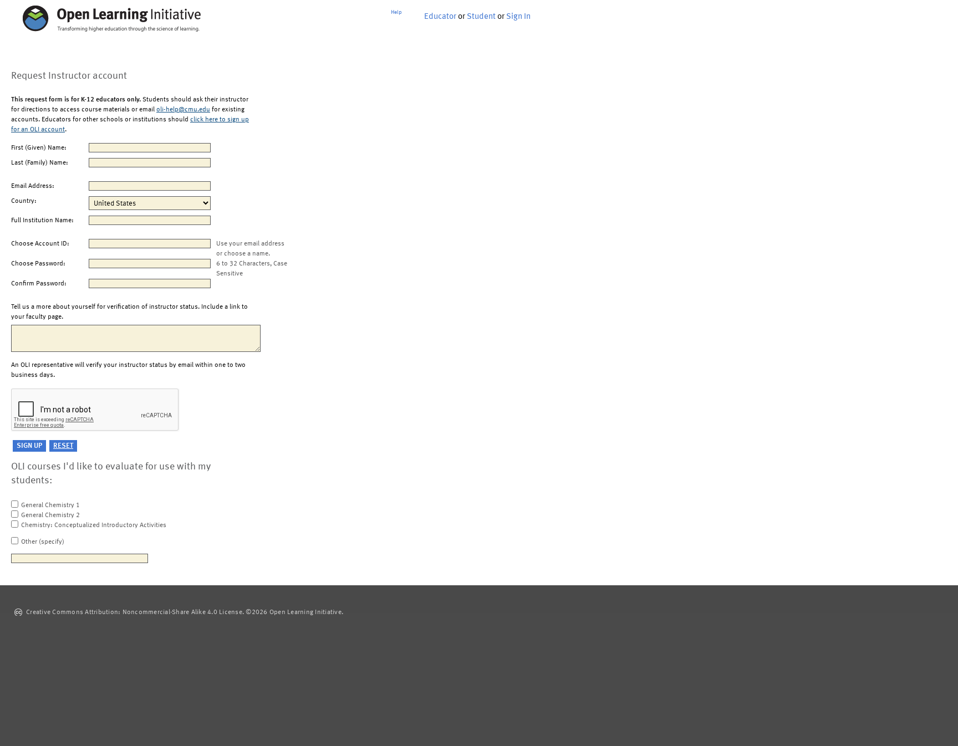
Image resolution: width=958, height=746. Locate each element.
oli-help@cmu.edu (183, 109)
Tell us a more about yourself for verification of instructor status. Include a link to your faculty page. (129, 312)
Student (481, 17)
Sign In (518, 17)
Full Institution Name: (42, 220)
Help (396, 12)
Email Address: (32, 186)
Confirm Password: (39, 283)
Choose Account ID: (40, 244)
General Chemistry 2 (50, 515)
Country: (24, 201)
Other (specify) (42, 542)
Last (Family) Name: (39, 163)
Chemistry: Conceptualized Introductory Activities (93, 525)
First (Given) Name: (39, 148)
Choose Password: (38, 263)
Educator (440, 17)
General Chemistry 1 (50, 505)
